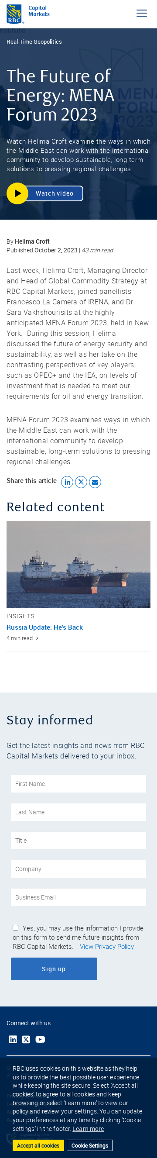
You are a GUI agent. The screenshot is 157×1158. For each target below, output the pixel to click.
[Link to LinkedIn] (13, 1039)
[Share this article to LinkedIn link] (67, 482)
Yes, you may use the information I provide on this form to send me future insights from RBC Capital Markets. (78, 937)
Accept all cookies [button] (38, 1145)
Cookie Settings (90, 1145)
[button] (45, 193)
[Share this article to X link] (81, 482)
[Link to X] (26, 1039)
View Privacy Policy (107, 947)
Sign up (78, 969)
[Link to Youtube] (40, 1039)
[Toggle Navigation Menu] (141, 13)
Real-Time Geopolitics (34, 41)
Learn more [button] (88, 1128)
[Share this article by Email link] (95, 482)
